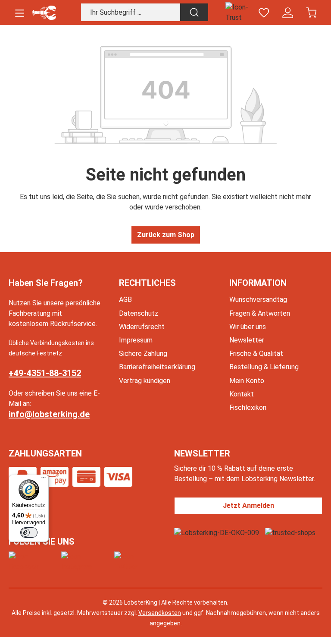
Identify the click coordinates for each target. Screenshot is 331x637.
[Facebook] (33, 561)
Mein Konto (246, 381)
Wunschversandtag (258, 299)
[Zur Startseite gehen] (44, 13)
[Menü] (20, 12)
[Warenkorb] (311, 12)
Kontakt (241, 394)
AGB (125, 299)
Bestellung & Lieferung (264, 367)
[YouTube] (135, 561)
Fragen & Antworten (259, 313)
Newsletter (246, 340)
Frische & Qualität (256, 353)
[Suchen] (194, 12)
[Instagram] (86, 561)
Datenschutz (138, 313)
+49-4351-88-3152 (45, 373)
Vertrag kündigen (144, 381)
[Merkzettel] (264, 12)
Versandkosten (159, 612)
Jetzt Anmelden (248, 505)
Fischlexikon (247, 407)
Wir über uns (247, 327)
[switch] (28, 532)
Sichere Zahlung (143, 353)
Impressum (136, 340)
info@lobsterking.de (49, 414)
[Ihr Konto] (288, 12)
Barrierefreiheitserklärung (157, 367)
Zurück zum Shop (165, 235)
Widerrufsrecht (142, 327)
